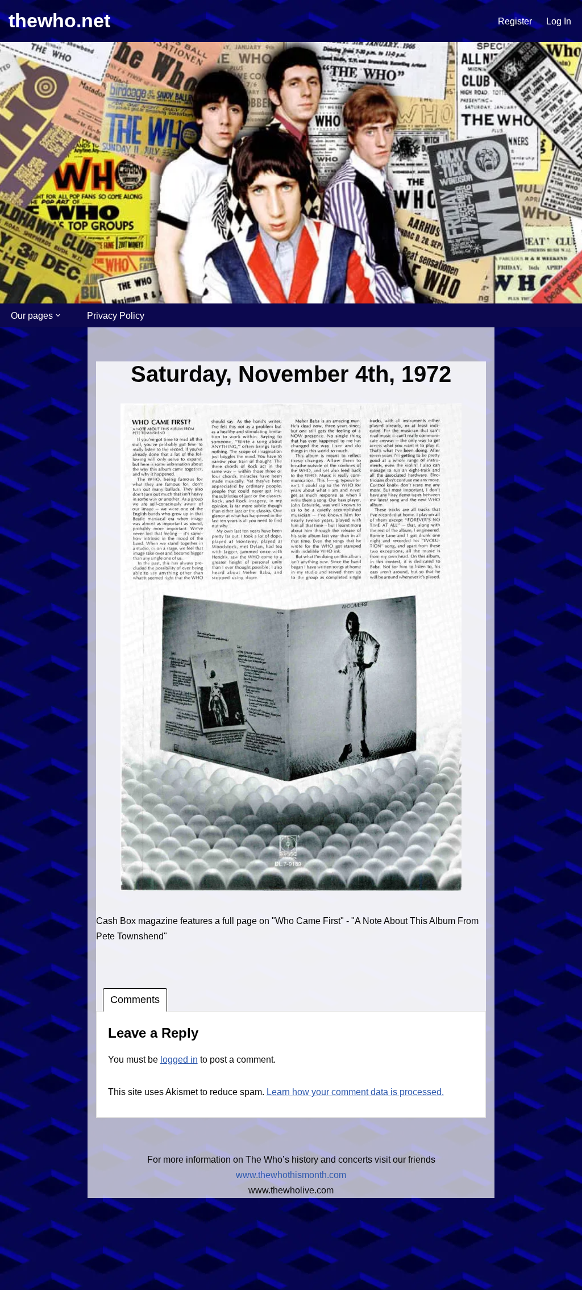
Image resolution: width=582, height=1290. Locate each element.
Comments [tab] (135, 999)
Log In (558, 21)
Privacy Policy (115, 316)
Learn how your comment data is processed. (355, 1092)
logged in (179, 1059)
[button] (58, 315)
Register (515, 21)
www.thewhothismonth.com (291, 1175)
